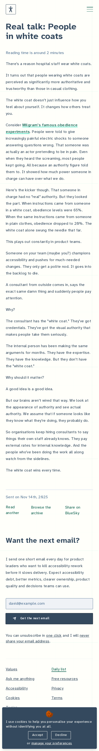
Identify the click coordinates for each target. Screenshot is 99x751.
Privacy (57, 688)
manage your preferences (51, 743)
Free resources (64, 679)
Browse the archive (41, 510)
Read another (12, 510)
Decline (61, 735)
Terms (57, 698)
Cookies (13, 698)
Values (11, 669)
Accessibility (17, 688)
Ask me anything (20, 679)
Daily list (58, 669)
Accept (37, 735)
